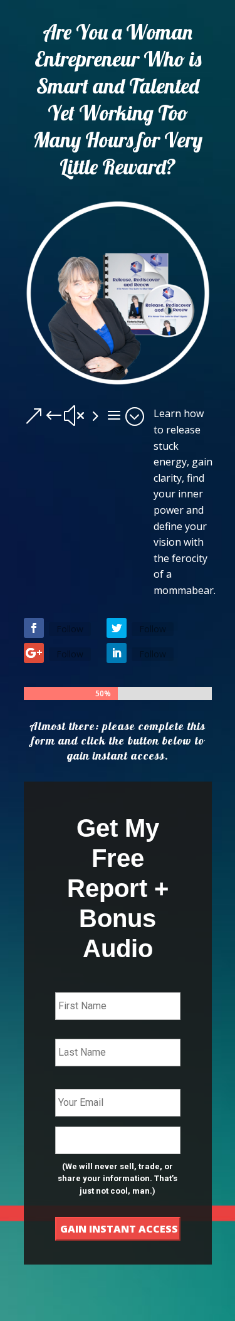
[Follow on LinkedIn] (117, 653)
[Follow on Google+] (34, 653)
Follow (69, 629)
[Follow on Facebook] (34, 628)
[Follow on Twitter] (117, 628)
